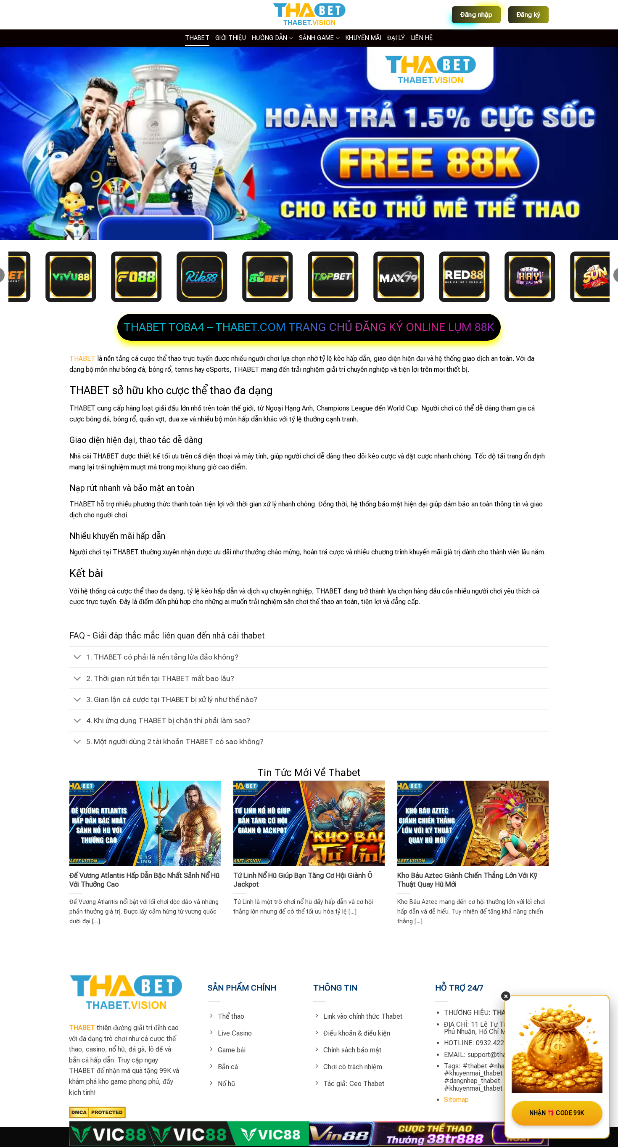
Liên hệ (422, 38)
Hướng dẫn (270, 38)
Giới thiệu (230, 38)
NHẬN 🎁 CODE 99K (557, 1113)
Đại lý (396, 38)
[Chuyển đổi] (77, 658)
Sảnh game (316, 38)
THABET (197, 38)
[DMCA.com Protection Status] (97, 1112)
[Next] (534, 839)
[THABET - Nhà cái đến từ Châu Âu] (309, 14)
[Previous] (83, 839)
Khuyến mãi (363, 38)
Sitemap (456, 1100)
